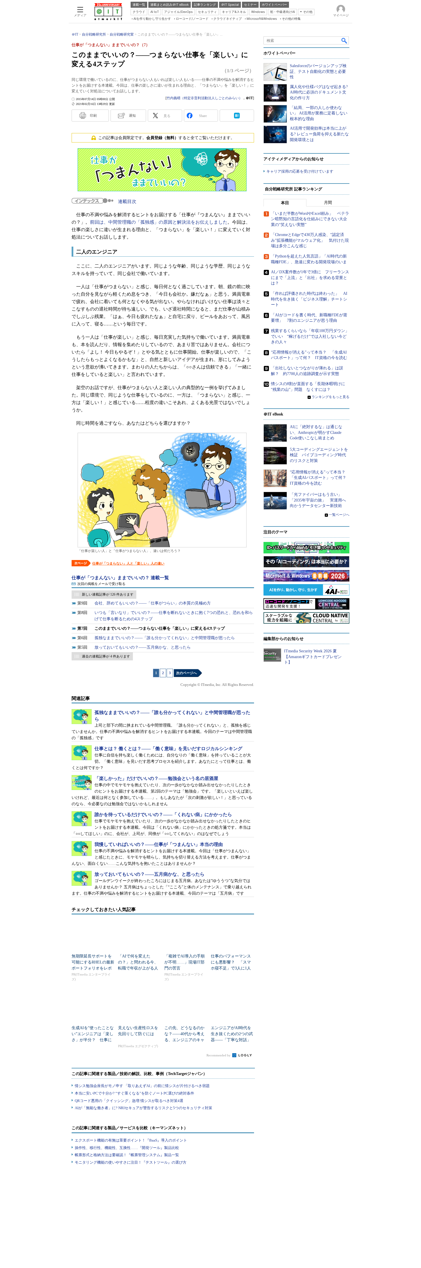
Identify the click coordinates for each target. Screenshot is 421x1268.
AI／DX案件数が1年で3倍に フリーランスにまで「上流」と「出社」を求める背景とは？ (310, 277)
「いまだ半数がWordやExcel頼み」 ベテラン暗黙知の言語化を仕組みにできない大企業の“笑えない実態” (310, 219)
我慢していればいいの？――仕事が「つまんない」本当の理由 (159, 844)
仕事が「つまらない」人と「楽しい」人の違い (128, 563)
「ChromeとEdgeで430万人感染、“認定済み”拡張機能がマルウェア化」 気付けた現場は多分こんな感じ (310, 240)
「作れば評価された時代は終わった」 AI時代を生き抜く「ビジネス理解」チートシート (309, 299)
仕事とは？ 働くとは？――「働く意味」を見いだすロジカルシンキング (168, 748)
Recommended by (218, 1055)
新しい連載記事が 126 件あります (107, 594)
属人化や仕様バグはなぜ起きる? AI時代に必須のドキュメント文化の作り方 (319, 92)
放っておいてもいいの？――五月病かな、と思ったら (143, 647)
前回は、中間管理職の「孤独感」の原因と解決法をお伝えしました (158, 222)
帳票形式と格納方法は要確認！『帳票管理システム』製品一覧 (127, 1155)
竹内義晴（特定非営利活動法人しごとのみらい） (204, 98)
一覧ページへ (339, 515)
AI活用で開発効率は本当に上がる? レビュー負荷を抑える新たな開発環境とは (319, 134)
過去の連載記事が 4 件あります (106, 656)
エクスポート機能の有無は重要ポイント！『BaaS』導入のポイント (131, 1140)
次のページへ (186, 673)
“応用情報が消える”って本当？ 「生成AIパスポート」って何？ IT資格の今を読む (320, 477)
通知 (132, 116)
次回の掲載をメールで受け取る (101, 584)
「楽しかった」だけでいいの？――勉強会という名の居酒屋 (156, 778)
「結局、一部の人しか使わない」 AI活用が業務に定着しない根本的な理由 (318, 113)
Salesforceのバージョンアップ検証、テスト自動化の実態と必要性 (318, 71)
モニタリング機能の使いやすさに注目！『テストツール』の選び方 (130, 1162)
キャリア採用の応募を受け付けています (299, 171)
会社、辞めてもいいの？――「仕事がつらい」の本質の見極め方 (153, 603)
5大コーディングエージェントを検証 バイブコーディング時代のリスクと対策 (319, 455)
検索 (344, 40)
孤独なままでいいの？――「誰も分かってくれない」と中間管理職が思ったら (165, 638)
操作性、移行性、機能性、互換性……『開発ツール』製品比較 (127, 1148)
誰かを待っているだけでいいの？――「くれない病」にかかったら (163, 814)
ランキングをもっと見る (330, 397)
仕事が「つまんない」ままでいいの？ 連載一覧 (120, 577)
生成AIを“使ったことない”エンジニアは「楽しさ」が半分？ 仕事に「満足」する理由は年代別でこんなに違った (93, 1040)
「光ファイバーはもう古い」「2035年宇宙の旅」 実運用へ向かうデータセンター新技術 (318, 500)
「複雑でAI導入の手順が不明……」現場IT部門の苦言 (184, 962)
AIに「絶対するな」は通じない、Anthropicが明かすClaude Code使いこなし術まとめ (316, 432)
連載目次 (127, 201)
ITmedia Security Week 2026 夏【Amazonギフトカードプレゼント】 (313, 656)
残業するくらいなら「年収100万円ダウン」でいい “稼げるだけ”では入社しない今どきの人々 (310, 336)
